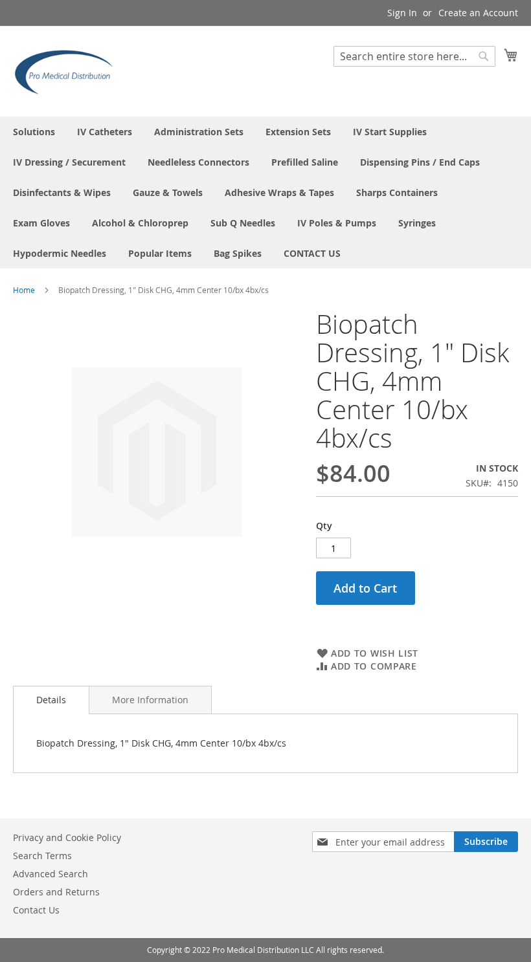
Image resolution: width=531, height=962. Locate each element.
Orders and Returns (56, 892)
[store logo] (68, 70)
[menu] (265, 192)
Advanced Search (50, 874)
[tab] (51, 700)
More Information (150, 700)
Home (24, 290)
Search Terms (42, 855)
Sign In (402, 12)
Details (51, 700)
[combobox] (414, 56)
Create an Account (478, 12)
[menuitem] (34, 131)
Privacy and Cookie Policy (67, 837)
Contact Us (36, 910)
